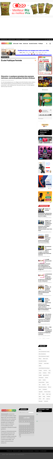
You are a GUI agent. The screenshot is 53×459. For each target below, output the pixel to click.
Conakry (40, 370)
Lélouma (43, 384)
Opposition (41, 391)
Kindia (47, 382)
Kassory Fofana (41, 382)
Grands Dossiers (33, 43)
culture (40, 372)
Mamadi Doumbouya (42, 387)
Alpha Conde (45, 358)
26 (24, 432)
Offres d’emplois (11, 39)
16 (33, 428)
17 (19, 430)
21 (28, 430)
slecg (44, 396)
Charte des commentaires (27, 450)
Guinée (46, 377)
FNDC (49, 372)
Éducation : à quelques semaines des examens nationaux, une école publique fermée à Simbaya (18, 77)
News (20, 43)
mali (48, 384)
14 (28, 428)
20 (26, 430)
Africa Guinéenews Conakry (44, 356)
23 (33, 430)
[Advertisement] (26, 28)
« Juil (20, 436)
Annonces (25, 43)
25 (22, 432)
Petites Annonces (25, 39)
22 (31, 430)
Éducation (40, 401)
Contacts (37, 450)
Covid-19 (45, 370)
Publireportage (4, 39)
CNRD (40, 365)
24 (19, 432)
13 (26, 428)
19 (24, 430)
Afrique (40, 358)
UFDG (40, 398)
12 (24, 428)
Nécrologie (18, 39)
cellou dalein (46, 363)
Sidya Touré (48, 394)
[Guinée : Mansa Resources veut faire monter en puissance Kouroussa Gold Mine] (41, 236)
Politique (40, 43)
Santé (43, 394)
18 (22, 430)
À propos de (9, 450)
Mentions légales (17, 450)
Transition (48, 396)
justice (40, 379)
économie (46, 401)
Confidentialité (43, 450)
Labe (39, 384)
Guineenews (41, 377)
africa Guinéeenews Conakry (44, 351)
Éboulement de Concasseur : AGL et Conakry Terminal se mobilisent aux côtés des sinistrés (45, 250)
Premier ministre (47, 391)
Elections (44, 372)
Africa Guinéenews (42, 353)
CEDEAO (40, 363)
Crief (49, 370)
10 (19, 428)
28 (28, 432)
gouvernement (46, 375)
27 (26, 432)
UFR (43, 398)
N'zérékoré (45, 389)
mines (40, 389)
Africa (40, 349)
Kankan (44, 379)
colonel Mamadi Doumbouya (44, 368)
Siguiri (40, 396)
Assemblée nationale (42, 361)
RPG (39, 394)
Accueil (16, 43)
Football (40, 375)
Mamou (49, 387)
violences (48, 398)
